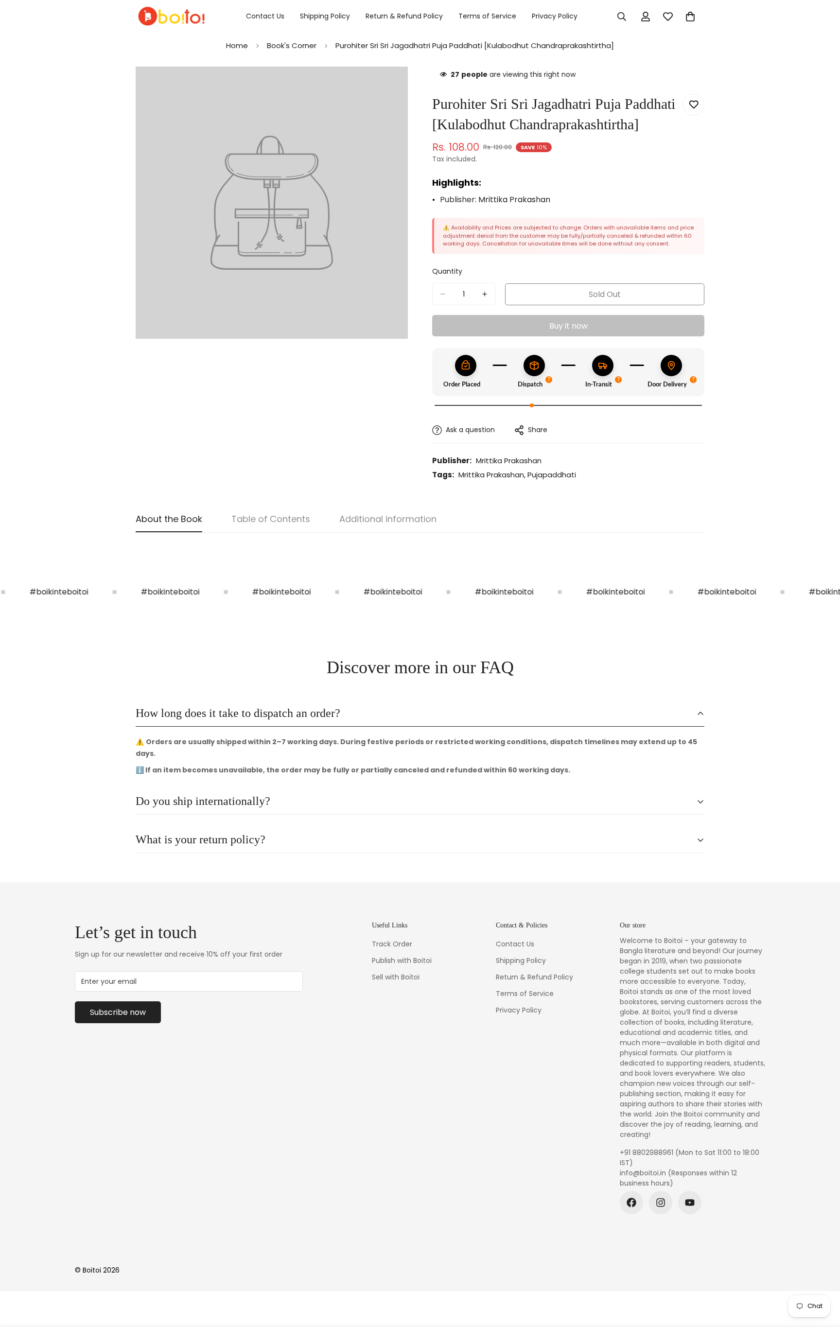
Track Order (392, 944)
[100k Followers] (660, 1202)
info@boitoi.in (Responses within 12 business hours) (678, 1178)
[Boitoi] (171, 16)
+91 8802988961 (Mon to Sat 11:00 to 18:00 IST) (689, 1158)
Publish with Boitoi (402, 960)
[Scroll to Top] (821, 1274)
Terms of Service (487, 16)
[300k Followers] (631, 1202)
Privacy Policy (555, 16)
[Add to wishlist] (693, 105)
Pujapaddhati (551, 475)
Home (237, 45)
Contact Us (265, 16)
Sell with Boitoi (396, 977)
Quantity (447, 271)
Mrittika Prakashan (514, 199)
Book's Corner (291, 45)
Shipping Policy (325, 16)
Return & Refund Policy (404, 16)
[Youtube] (689, 1202)
